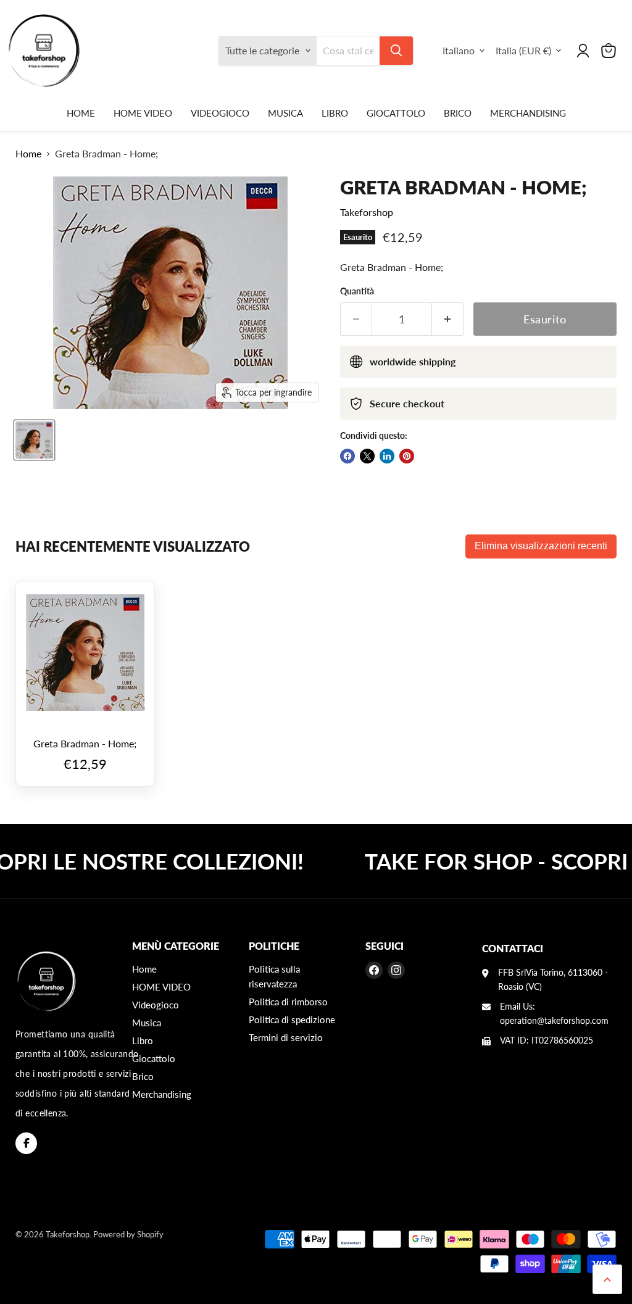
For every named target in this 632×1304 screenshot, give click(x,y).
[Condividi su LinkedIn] (387, 456)
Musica (285, 112)
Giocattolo (396, 112)
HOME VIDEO (143, 112)
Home (81, 112)
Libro (335, 112)
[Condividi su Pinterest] (406, 456)
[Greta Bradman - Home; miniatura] (34, 440)
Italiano (459, 50)
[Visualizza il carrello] (608, 50)
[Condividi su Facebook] (347, 456)
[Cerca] (396, 50)
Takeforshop (366, 212)
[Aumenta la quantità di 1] (448, 319)
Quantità (357, 291)
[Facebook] (26, 1143)
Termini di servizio (286, 1037)
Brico (458, 112)
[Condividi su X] (367, 456)
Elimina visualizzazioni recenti (541, 546)
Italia (523, 50)
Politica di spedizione (292, 1019)
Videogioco (220, 112)
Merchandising (528, 112)
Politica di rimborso (288, 1001)
